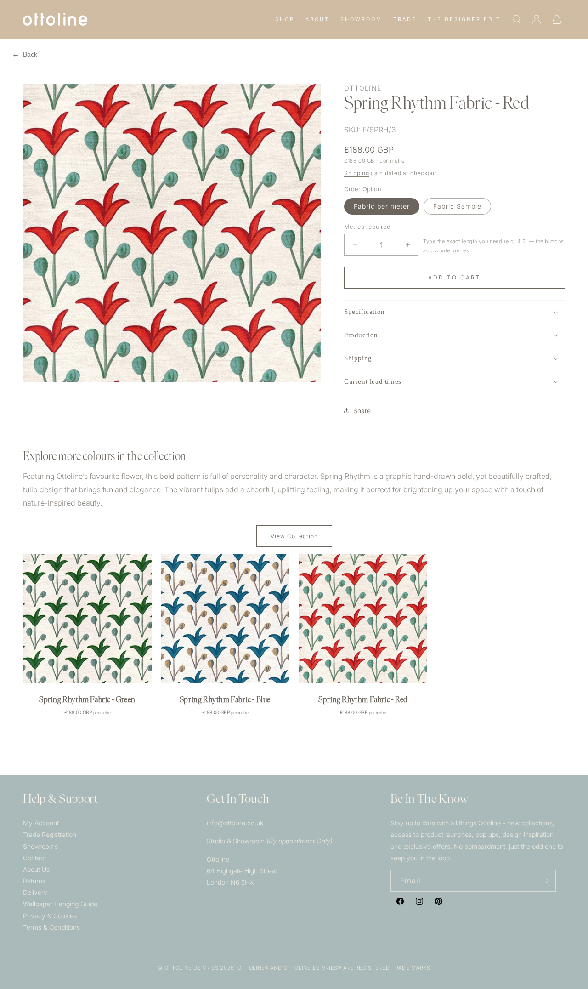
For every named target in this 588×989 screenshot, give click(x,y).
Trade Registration (49, 834)
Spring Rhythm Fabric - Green (87, 700)
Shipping (356, 173)
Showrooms (40, 846)
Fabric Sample (457, 206)
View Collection (294, 536)
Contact (34, 858)
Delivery (35, 892)
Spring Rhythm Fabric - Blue (225, 700)
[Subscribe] (545, 881)
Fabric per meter (382, 206)
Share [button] (362, 411)
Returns (34, 881)
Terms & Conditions (51, 927)
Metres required (367, 226)
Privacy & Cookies (50, 916)
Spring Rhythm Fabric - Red (362, 700)
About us (36, 869)
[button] (285, 19)
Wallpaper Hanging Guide (60, 904)
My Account (41, 823)
